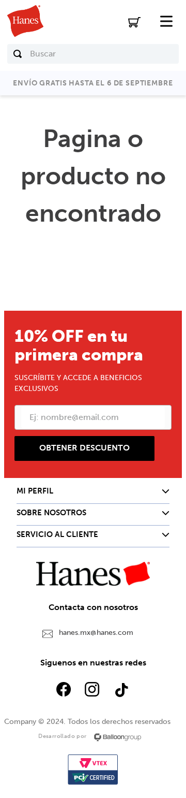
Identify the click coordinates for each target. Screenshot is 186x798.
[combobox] (92, 54)
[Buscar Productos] (17, 54)
